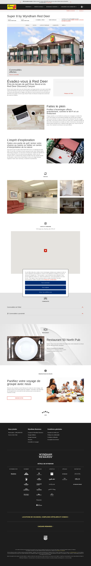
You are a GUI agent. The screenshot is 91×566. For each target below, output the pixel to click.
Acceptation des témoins (53, 439)
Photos (34, 25)
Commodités (55, 25)
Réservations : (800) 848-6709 (15, 432)
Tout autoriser (45, 282)
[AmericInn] (39, 489)
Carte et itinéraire (44, 25)
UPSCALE (64, 469)
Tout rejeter (45, 287)
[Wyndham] (64, 474)
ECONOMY (26, 469)
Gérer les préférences (45, 292)
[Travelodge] (26, 495)
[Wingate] (39, 479)
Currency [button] (81, 10)
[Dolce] (77, 479)
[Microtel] (26, 484)
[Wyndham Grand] (77, 484)
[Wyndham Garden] (39, 484)
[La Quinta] (39, 474)
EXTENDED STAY (13, 469)
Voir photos (72, 205)
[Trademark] (64, 479)
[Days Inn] (26, 474)
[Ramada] (39, 500)
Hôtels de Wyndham (45, 463)
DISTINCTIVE (77, 469)
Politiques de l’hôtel (68, 93)
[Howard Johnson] (26, 489)
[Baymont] (39, 495)
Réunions (30, 439)
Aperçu (27, 25)
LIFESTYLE (52, 469)
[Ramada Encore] (39, 505)
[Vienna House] (52, 489)
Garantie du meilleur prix (53, 432)
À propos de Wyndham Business (35, 432)
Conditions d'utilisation (52, 437)
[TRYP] (52, 474)
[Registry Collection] (77, 474)
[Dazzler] (52, 484)
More (63, 25)
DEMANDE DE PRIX (19, 398)
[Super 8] (26, 479)
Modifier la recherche (71, 10)
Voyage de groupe (32, 437)
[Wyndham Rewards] (45, 456)
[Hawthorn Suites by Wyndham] (13, 474)
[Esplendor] (52, 479)
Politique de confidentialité (53, 435)
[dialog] (45, 283)
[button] (20, 2)
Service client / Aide (12, 435)
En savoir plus (49, 2)
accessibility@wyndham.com (73, 552)
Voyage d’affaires (32, 435)
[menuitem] (29, 7)
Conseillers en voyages (33, 442)
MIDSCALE (39, 469)
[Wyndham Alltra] (52, 495)
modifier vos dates (74, 19)
